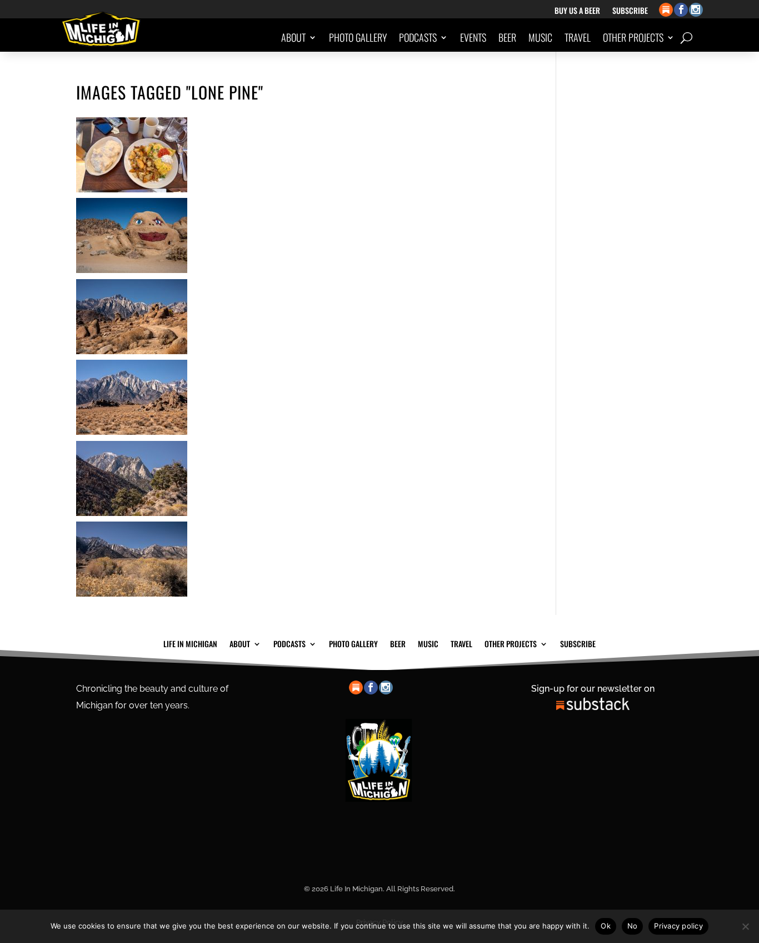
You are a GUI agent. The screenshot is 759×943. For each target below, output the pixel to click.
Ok (606, 925)
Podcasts (418, 37)
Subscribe (630, 11)
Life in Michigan (190, 643)
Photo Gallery (358, 37)
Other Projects (633, 37)
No (632, 925)
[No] (745, 926)
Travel (578, 37)
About (293, 37)
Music (540, 37)
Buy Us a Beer (577, 11)
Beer (507, 37)
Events (473, 37)
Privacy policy (678, 925)
